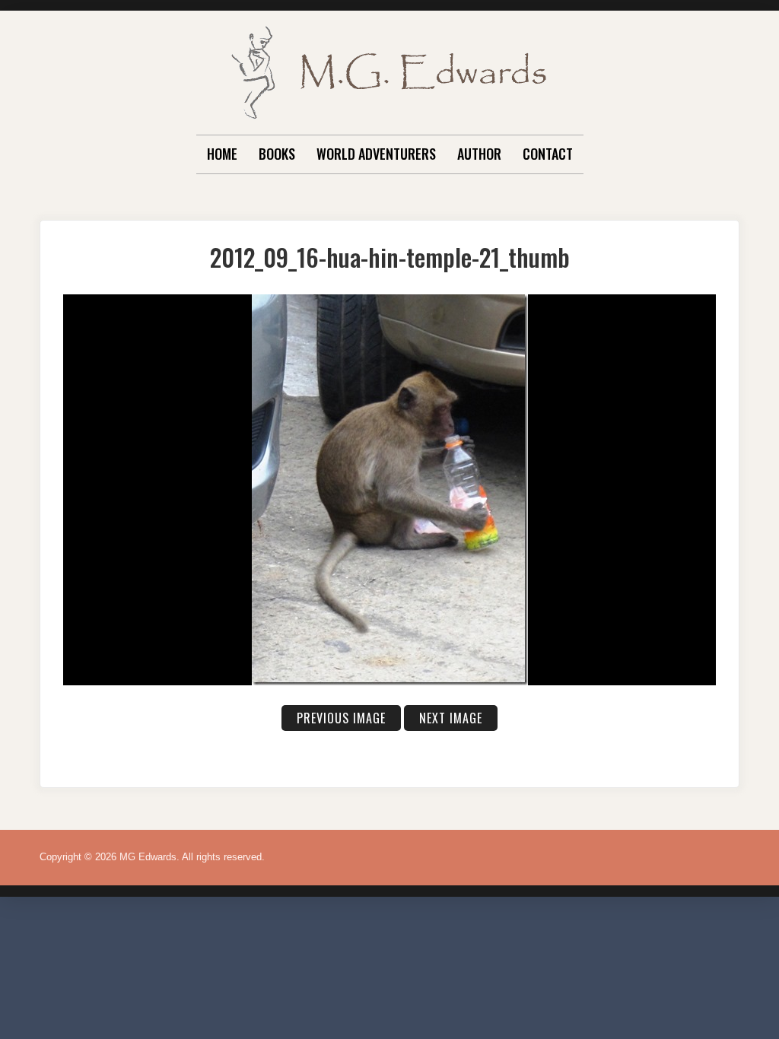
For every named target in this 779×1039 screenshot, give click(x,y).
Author (479, 154)
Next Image (450, 718)
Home (222, 154)
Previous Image (341, 718)
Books (277, 154)
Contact (548, 154)
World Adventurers (376, 154)
